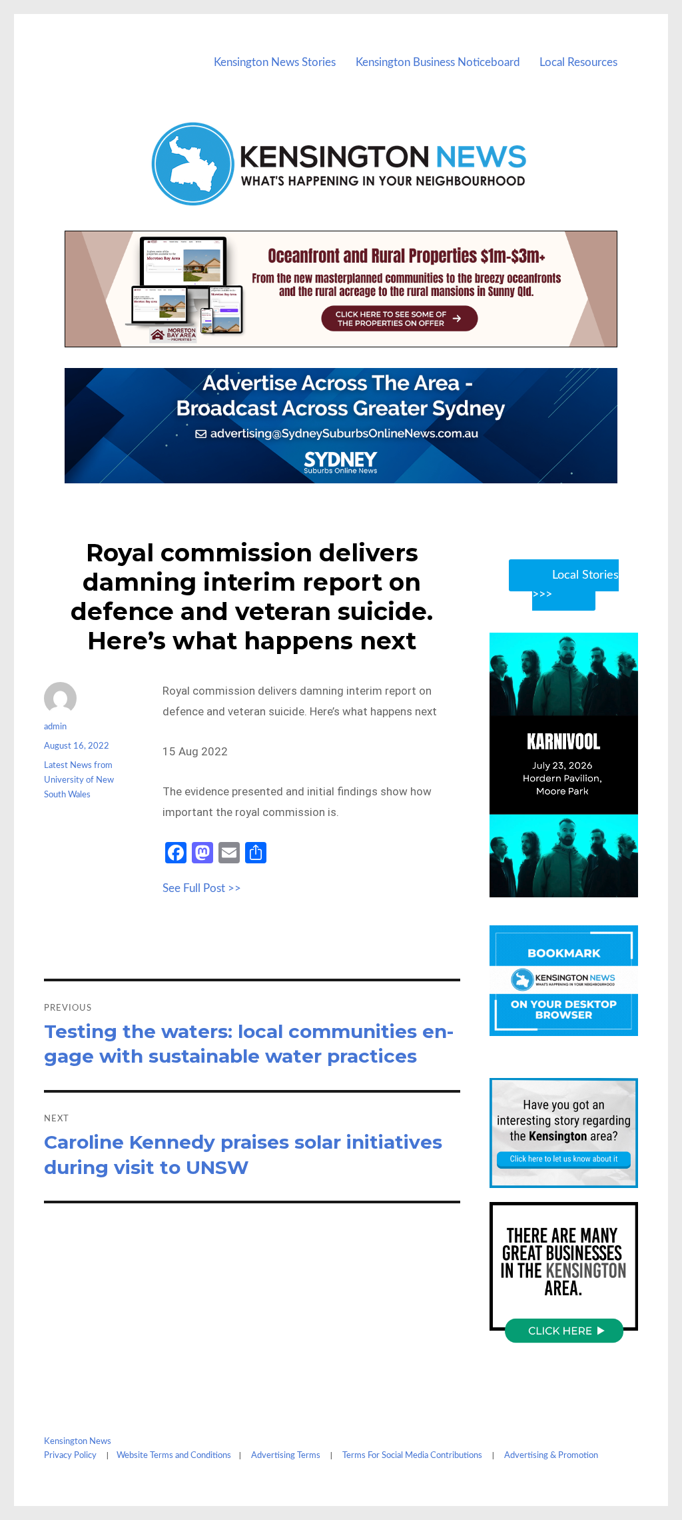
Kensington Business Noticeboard (438, 62)
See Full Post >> (202, 888)
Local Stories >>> (575, 585)
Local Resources (578, 62)
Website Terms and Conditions (174, 1455)
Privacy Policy (70, 1455)
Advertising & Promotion (551, 1455)
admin (55, 727)
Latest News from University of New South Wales (79, 780)
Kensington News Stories (275, 62)
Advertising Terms (285, 1455)
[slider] (576, 886)
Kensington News (77, 1441)
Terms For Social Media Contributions (412, 1455)
